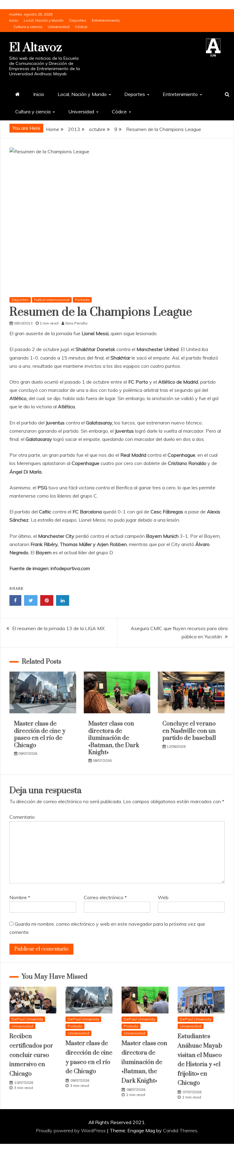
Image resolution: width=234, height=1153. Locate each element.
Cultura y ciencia (28, 26)
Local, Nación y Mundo (44, 20)
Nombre (19, 897)
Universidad (58, 26)
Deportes (77, 20)
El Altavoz (35, 47)
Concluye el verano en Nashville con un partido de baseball (189, 731)
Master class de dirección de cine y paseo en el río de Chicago (40, 734)
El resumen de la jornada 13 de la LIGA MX (58, 628)
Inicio (13, 20)
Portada (82, 299)
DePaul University (27, 1019)
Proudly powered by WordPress (71, 1130)
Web (163, 897)
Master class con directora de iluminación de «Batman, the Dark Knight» (113, 738)
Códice (81, 26)
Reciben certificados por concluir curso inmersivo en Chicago (31, 1055)
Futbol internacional (51, 299)
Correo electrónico (105, 897)
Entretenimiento (106, 20)
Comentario (22, 817)
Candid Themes (180, 1130)
